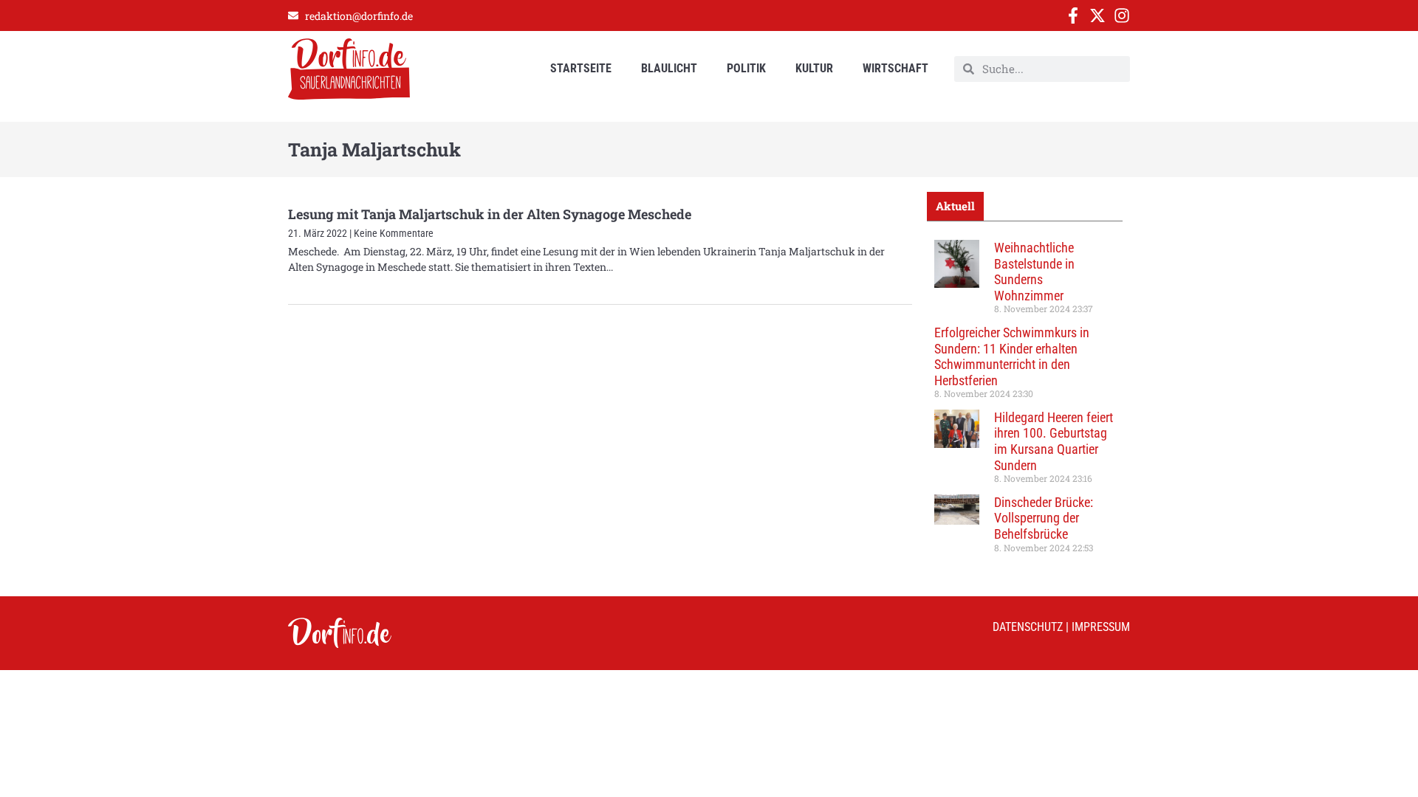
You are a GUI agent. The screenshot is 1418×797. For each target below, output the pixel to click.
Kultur (814, 68)
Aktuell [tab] (955, 206)
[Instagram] (1122, 15)
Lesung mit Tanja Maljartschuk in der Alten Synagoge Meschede (489, 214)
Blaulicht (669, 68)
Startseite (581, 68)
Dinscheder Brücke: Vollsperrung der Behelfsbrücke (1043, 518)
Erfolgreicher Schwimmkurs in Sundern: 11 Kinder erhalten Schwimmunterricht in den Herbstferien (1011, 356)
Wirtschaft (895, 68)
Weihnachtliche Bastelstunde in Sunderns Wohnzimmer (1034, 271)
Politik (746, 68)
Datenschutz (1028, 627)
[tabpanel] (1025, 401)
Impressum (1101, 627)
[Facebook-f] (1073, 15)
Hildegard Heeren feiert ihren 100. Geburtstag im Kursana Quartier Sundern (1053, 441)
